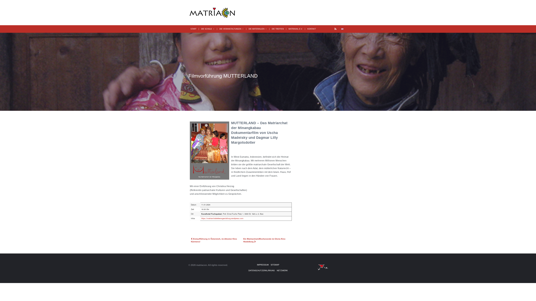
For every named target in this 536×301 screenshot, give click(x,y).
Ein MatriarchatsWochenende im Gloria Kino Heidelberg (264, 240)
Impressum (263, 265)
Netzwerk (282, 270)
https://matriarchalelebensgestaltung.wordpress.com (222, 218)
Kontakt (311, 29)
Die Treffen (278, 29)
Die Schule (206, 29)
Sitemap (275, 265)
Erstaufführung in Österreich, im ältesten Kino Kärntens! (214, 240)
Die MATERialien (256, 29)
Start (193, 29)
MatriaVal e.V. (296, 29)
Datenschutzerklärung (261, 270)
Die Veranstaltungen (230, 29)
